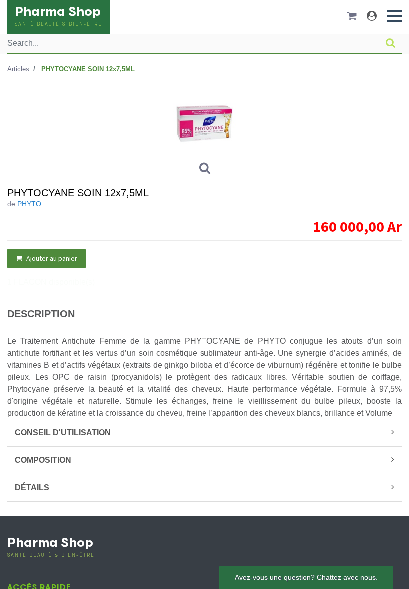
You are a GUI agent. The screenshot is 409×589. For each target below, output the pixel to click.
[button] (394, 16)
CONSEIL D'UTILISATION (63, 432)
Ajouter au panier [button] (51, 258)
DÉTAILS (32, 487)
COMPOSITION (43, 460)
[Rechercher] (390, 43)
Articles (18, 69)
